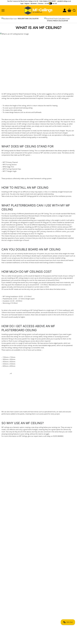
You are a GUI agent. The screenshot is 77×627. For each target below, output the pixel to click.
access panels (22, 339)
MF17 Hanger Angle (9, 171)
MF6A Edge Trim (8, 167)
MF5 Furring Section (10, 165)
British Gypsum (37, 133)
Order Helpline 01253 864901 (47, 1)
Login (21, 3)
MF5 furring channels (41, 227)
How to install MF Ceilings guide (25, 196)
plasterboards (29, 214)
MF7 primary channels (45, 231)
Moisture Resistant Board (30, 216)
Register (27, 3)
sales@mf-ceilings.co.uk (64, 1)
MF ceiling (44, 119)
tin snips (45, 126)
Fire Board (5, 216)
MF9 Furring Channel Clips (12, 169)
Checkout (41, 3)
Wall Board (71, 214)
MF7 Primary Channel (10, 162)
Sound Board (14, 216)
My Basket (34, 3)
